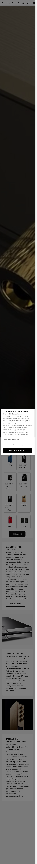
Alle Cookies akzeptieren (17, 450)
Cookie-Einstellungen (17, 445)
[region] (18, 432)
